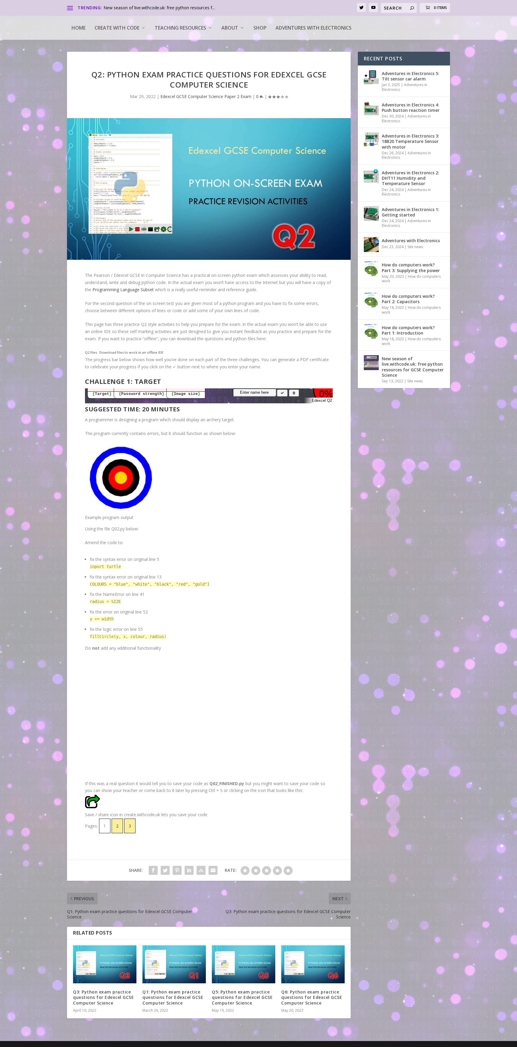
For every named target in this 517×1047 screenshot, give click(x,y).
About (229, 28)
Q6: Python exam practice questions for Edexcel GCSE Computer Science (311, 997)
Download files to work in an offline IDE (131, 352)
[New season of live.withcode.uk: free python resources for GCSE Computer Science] (371, 362)
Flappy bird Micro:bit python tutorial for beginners (151, 7)
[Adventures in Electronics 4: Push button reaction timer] (371, 108)
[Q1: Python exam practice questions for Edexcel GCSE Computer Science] (174, 964)
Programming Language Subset (123, 289)
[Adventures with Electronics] (371, 244)
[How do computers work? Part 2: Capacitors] (371, 300)
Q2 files (91, 352)
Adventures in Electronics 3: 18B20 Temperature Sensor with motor (410, 141)
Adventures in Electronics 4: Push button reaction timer (411, 107)
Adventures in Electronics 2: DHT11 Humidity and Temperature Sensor (410, 178)
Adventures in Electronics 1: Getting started (410, 212)
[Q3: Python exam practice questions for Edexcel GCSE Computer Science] (104, 964)
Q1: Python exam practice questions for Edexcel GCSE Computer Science (172, 997)
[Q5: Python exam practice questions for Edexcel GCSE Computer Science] (243, 964)
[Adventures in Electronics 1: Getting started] (371, 213)
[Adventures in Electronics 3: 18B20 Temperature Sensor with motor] (371, 139)
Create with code (117, 28)
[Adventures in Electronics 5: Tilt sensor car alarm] (371, 77)
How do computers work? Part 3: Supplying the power (411, 267)
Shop (260, 28)
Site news (415, 246)
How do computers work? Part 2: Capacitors (408, 298)
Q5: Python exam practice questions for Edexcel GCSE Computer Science (242, 997)
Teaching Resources (180, 28)
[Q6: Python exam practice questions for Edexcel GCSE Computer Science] (313, 964)
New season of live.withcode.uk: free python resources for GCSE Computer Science (413, 367)
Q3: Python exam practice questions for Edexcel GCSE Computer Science (103, 997)
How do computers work (411, 279)
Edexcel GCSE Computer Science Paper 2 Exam (205, 96)
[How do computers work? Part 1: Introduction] (371, 331)
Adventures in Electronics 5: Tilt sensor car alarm (410, 76)
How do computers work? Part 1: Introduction (408, 330)
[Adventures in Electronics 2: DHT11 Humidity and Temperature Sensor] (371, 176)
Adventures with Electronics (314, 28)
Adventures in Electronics (404, 87)
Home (79, 28)
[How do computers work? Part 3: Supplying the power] (371, 268)
